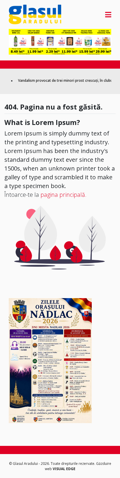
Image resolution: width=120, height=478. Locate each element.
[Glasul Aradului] (24, 14)
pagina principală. (63, 195)
